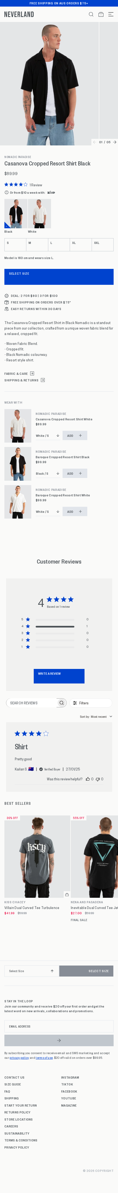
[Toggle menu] (109, 14)
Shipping (11, 1098)
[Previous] (6, 973)
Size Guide (12, 1084)
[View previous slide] (94, 142)
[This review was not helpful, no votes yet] (98, 779)
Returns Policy (17, 1112)
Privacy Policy (16, 1147)
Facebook (69, 1091)
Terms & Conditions (21, 1140)
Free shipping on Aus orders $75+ (59, 3)
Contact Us (14, 1077)
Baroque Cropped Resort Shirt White (63, 495)
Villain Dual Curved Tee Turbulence (32, 907)
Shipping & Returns (21, 380)
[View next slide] (114, 142)
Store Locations (18, 1119)
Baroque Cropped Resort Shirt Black (63, 457)
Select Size (19, 273)
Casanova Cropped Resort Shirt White (64, 419)
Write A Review (49, 673)
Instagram (70, 1077)
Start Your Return (20, 1105)
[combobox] (96, 716)
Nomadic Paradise (17, 157)
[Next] (112, 973)
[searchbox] (31, 702)
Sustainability (16, 1133)
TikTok (67, 1084)
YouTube (68, 1098)
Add (70, 435)
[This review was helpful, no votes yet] (88, 779)
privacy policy (19, 1057)
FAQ (7, 1091)
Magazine (69, 1105)
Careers (11, 1126)
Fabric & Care (16, 374)
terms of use (44, 1057)
